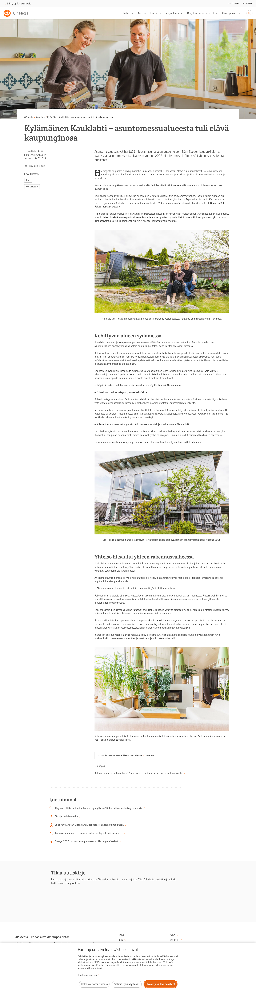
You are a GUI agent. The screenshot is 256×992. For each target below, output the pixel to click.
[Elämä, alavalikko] (161, 13)
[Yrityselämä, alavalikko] (182, 13)
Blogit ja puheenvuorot (200, 13)
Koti (139, 13)
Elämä (153, 13)
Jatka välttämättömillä (94, 984)
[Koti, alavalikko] (146, 13)
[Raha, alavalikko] (133, 13)
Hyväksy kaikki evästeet (160, 984)
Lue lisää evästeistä (87, 975)
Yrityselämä (172, 13)
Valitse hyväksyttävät (126, 984)
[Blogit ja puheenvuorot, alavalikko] (217, 13)
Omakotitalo (32, 186)
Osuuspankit (229, 13)
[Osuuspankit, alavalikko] (240, 13)
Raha (126, 13)
